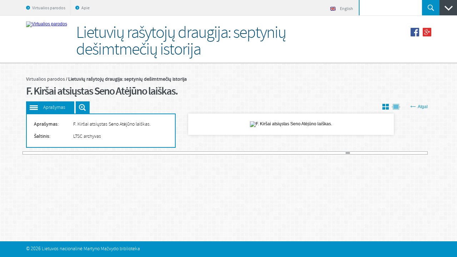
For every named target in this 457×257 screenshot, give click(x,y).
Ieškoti (431, 7)
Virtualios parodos (48, 8)
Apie (85, 8)
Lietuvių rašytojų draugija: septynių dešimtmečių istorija (127, 79)
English (346, 8)
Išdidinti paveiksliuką (83, 107)
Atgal (423, 106)
